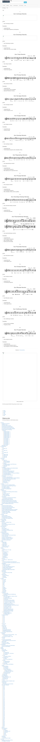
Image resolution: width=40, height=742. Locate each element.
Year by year (4, 623)
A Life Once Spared (6, 470)
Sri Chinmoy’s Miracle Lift (7, 568)
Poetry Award (6, 599)
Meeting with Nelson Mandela (8, 609)
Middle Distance (5, 553)
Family (3, 459)
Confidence (6, 730)
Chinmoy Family (5, 593)
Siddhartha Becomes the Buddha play (10, 594)
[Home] (6, 1)
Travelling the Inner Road (6, 643)
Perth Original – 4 (7, 441)
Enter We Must (5, 678)
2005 (4, 724)
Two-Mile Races (5, 554)
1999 (4, 718)
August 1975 (5, 448)
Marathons (4, 556)
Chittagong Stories (7, 661)
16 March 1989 (5, 454)
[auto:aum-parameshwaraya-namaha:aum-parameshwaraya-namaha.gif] (20, 223)
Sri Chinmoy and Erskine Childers (9, 600)
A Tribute (4, 492)
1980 (4, 699)
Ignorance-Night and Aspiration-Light (8, 680)
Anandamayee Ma (7, 673)
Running (3, 558)
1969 (4, 688)
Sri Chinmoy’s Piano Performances (7, 506)
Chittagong (3, 467)
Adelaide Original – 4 (7, 434)
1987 (4, 706)
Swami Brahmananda (7, 672)
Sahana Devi (5, 481)
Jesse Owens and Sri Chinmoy (8, 498)
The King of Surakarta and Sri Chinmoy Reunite (9, 501)
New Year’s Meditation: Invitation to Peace (10, 596)
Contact (4, 414)
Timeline (2, 578)
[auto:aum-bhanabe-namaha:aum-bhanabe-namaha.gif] (20, 291)
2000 (4, 719)
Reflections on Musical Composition (7, 538)
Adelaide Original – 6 (7, 436)
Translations (4, 737)
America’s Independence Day (7, 631)
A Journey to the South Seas (6, 639)
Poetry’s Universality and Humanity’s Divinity (9, 535)
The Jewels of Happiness (6, 487)
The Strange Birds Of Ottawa (6, 425)
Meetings (2, 489)
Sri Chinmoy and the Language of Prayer (8, 484)
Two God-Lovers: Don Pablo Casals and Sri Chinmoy (10, 502)
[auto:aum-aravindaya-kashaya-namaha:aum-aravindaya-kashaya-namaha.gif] (20, 200)
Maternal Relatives (7, 461)
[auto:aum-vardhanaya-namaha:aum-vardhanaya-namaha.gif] (20, 312)
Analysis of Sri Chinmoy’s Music (7, 508)
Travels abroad (3, 632)
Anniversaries (16, 5)
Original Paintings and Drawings (7, 429)
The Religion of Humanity (6, 741)
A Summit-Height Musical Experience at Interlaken (10, 509)
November (4, 590)
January (4, 580)
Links (4, 413)
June (4, 585)
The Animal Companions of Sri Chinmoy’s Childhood (11, 472)
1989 (3, 453)
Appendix (5, 466)
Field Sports (5, 577)
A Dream (5, 658)
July (3, 586)
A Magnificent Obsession (6, 423)
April (3, 583)
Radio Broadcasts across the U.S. (9, 604)
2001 (4, 720)
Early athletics (4, 523)
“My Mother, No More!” (7, 656)
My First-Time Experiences (8, 659)
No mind (5, 735)
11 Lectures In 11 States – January (9, 602)
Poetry (4, 651)
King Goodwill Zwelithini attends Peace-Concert (11, 605)
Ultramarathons (5, 557)
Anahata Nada (5, 595)
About (11, 5)
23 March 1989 (5, 455)
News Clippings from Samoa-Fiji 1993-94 (9, 640)
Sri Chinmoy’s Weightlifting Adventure (9, 566)
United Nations (3, 644)
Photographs (3, 521)
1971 (4, 690)
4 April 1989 (5, 456)
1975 (3, 447)
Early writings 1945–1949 (7, 676)
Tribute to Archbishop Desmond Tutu (7, 503)
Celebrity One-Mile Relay (8, 598)
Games (4, 573)
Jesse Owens (4, 496)
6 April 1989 (5, 457)
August (4, 587)
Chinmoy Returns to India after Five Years (8, 524)
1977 (4, 622)
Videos (2, 647)
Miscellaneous (4, 681)
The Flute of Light (5, 513)
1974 (4, 619)
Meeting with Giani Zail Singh (8, 610)
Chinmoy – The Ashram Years (6, 522)
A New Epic (6, 654)
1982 (4, 701)
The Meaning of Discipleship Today (7, 530)
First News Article (6, 613)
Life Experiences (5, 657)
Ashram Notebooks (5, 675)
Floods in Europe (4, 515)
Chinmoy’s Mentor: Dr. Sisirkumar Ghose (9, 478)
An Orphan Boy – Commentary (9, 653)
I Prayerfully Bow (22, 350)
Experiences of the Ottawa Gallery (7, 426)
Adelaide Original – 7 (7, 437)
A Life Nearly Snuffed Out (7, 469)
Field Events (4, 570)
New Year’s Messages (5, 684)
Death (5, 733)
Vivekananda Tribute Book (9, 671)
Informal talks (5, 663)
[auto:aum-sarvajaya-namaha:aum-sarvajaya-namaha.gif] (20, 99)
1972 (4, 691)
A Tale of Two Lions (6, 565)
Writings (2, 648)
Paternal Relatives (7, 462)
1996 (4, 715)
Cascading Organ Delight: (6, 511)
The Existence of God (5, 529)
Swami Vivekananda (7, 669)
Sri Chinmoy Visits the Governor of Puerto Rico (9, 500)
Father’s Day (5, 628)
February (4, 581)
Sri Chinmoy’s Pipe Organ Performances (8, 507)
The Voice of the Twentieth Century (7, 518)
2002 (4, 721)
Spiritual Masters (5, 666)
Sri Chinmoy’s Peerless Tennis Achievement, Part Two (11, 562)
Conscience (6, 732)
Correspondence (3, 446)
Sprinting (4, 576)
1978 (4, 697)
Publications (4, 592)
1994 (4, 713)
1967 (4, 686)
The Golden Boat (6, 597)
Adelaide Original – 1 (7, 431)
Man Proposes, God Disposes (8, 664)
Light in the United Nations (6, 646)
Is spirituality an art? (7, 731)
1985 (4, 704)
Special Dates (4, 625)
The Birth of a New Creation (6, 512)
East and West (4, 528)
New (25, 5)
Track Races (5, 552)
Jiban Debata (5, 543)
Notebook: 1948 (5, 677)
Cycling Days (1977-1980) (7, 549)
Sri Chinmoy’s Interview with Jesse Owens (9, 497)
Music (2, 504)
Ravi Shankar (4, 490)
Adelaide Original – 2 (7, 432)
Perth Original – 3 (7, 440)
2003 (4, 722)
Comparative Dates (5, 614)
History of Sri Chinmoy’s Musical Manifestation (9, 510)
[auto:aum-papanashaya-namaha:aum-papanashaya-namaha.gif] (20, 158)
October (4, 589)
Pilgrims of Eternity (6, 494)
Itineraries (3, 637)
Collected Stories (6, 662)
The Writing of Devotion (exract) (7, 539)
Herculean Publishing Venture (8, 608)
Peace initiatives (3, 519)
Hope (5, 734)
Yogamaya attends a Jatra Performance (10, 464)
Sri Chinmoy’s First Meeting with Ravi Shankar (10, 491)
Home (4, 5)
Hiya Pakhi (4, 542)
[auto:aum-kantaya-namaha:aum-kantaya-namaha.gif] (20, 270)
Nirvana (3, 727)
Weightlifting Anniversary (7, 630)
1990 (4, 709)
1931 (4, 615)
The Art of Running (5, 536)
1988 (4, 707)
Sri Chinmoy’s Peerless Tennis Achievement (10, 561)
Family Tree (5, 460)
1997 (4, 716)
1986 (4, 705)
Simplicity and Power (5, 533)
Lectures (3, 679)
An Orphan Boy (6, 652)
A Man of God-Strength (6, 564)
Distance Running (6, 575)
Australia (4, 430)
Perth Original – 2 (7, 439)
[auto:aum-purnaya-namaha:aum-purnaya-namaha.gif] (20, 78)
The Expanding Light (6, 611)
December (4, 591)
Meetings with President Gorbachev (7, 499)
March (4, 582)
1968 (4, 687)
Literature (2, 483)
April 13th (4, 626)
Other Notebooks (4, 728)
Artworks (2, 422)
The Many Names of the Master (7, 517)
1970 (4, 617)
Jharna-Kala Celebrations (7, 629)
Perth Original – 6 (7, 443)
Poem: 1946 (4, 649)
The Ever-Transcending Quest (6, 488)
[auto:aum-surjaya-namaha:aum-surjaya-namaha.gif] (20, 118)
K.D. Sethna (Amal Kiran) (7, 479)
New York (2, 739)
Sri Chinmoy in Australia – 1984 (8, 636)
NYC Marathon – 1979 (7, 607)
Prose (4, 655)
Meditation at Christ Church (8, 603)
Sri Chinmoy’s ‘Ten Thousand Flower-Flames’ (9, 485)
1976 (4, 621)
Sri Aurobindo (6, 667)
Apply (25, 2)
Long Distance (5, 555)
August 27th (5, 627)
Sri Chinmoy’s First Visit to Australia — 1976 (10, 634)
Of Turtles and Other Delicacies (8, 474)
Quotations (3, 736)
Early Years (3, 458)
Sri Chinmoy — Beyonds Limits (8, 559)
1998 (4, 717)
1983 (4, 702)
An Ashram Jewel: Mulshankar (7, 476)
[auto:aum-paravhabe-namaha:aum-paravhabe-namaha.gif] (20, 249)
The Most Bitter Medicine (7, 473)
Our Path (3, 527)
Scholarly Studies (3, 532)
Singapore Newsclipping (8, 612)
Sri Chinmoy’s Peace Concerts (6, 505)
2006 (4, 725)
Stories (4, 660)
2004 (4, 723)
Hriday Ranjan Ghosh (6, 465)
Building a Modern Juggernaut (7, 567)
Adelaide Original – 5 (7, 435)
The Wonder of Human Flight (7, 572)
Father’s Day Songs (5, 546)
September (4, 588)
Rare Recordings (3, 526)
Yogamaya (4, 463)
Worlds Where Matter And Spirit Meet (9, 569)
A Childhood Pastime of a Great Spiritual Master (10, 468)
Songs (2, 540)
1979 (3, 449)
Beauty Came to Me (6, 545)
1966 (4, 685)
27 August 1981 (5, 452)
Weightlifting (4, 563)
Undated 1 (4, 729)
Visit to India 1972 (5, 525)
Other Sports (4, 571)
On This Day (21, 5)
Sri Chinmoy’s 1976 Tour (8, 635)
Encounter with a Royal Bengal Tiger (8, 471)
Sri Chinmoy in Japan (5, 642)
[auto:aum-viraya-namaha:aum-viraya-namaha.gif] (20, 57)
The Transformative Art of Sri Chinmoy (8, 427)
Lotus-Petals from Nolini (6, 738)
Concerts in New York (6, 493)
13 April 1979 (5, 450)
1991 (4, 710)
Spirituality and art (5, 445)
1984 (4, 703)
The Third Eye (4, 531)
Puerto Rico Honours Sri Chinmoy (9, 601)
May (3, 584)
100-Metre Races (5, 551)
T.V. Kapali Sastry (5, 482)
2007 (4, 726)
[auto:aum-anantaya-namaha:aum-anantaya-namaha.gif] (20, 138)
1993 (4, 712)
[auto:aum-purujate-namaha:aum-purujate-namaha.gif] (20, 333)
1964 (4, 616)
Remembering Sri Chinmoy (6, 516)
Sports (2, 547)
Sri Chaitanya (6, 668)
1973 (4, 618)
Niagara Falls (4, 520)
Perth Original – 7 (7, 444)
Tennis (3, 560)
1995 (4, 714)
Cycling (3, 548)
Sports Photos (4, 574)
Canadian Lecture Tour (7, 606)
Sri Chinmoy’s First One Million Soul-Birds (8, 428)
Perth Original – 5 (7, 442)
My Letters (4, 682)
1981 (3, 451)
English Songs (4, 544)
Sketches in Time (4, 424)
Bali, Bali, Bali (4, 641)
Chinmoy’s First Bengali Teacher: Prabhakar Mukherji (11, 477)
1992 (4, 711)
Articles (8, 5)
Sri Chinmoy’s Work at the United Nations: (8, 645)
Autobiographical (4, 650)
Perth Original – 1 (7, 438)
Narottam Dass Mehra (6, 480)
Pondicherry (4, 475)
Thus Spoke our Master (5, 486)
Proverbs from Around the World (8, 683)
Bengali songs (4, 541)
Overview (2, 514)
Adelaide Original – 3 (7, 433)
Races (3, 550)
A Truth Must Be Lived (5, 534)
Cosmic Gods (5, 674)
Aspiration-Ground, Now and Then (7, 740)
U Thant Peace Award (6, 495)
